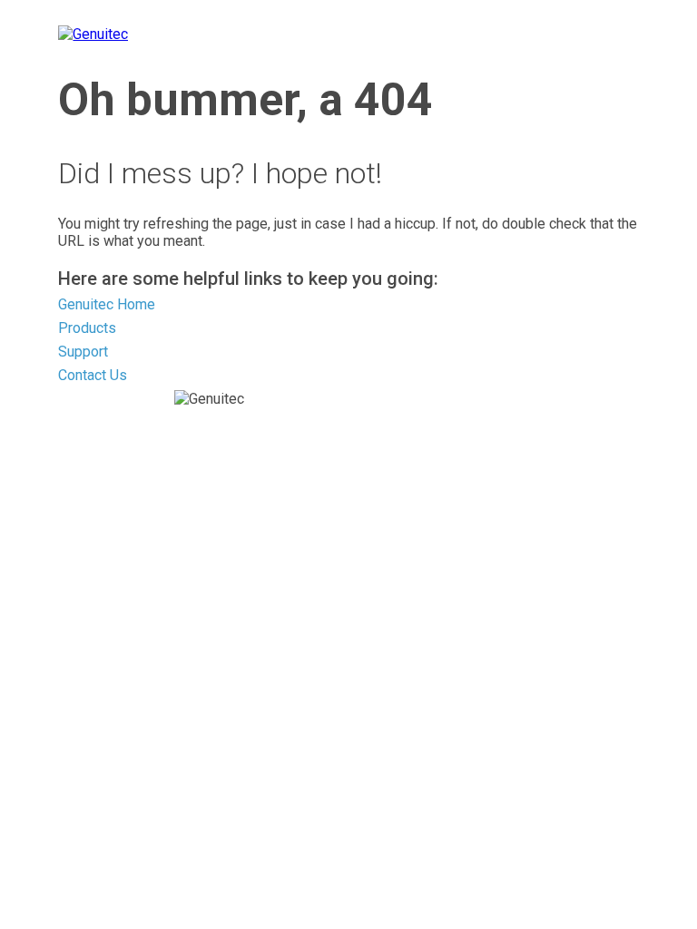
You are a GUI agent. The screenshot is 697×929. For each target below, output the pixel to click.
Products (87, 328)
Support (83, 351)
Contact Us (92, 375)
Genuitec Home (106, 304)
